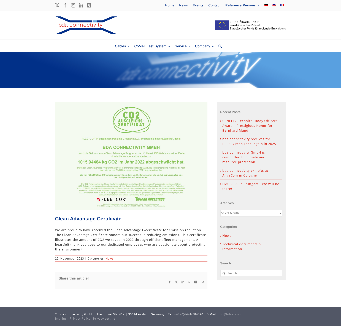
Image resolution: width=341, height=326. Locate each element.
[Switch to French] (282, 5)
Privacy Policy (80, 318)
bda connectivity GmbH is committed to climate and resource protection (243, 157)
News (109, 258)
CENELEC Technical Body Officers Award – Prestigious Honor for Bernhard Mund (249, 126)
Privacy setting (104, 318)
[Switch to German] (266, 5)
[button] (220, 46)
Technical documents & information (241, 246)
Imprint (60, 318)
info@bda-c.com (230, 314)
